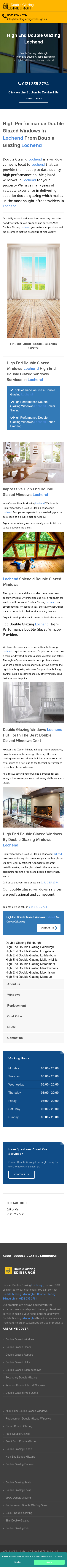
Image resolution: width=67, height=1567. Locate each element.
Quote (11, 1027)
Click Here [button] (58, 1556)
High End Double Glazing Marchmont (30, 964)
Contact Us (47, 928)
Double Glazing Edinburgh (23, 942)
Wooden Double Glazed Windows (25, 1385)
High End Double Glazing (20, 1456)
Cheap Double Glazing (19, 1426)
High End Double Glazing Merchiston (30, 972)
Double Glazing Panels (19, 1449)
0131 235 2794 (17, 15)
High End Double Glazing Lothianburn (31, 955)
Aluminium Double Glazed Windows (26, 1411)
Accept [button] (49, 1562)
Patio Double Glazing (18, 1433)
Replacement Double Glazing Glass (26, 1505)
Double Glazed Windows (20, 1339)
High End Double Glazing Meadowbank (32, 968)
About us (13, 984)
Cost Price (14, 1016)
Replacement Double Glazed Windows (28, 1418)
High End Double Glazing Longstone (30, 951)
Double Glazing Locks (18, 1490)
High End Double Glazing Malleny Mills (32, 959)
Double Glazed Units (18, 1362)
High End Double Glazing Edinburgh (30, 947)
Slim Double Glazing (17, 1520)
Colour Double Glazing (19, 1513)
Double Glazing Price (18, 1528)
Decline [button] (18, 1562)
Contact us (15, 1038)
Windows (13, 994)
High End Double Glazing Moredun (29, 976)
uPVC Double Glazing (18, 1497)
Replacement (16, 1005)
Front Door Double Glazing (21, 1441)
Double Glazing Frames (20, 1464)
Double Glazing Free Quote (22, 1392)
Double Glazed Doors (18, 1347)
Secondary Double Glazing (21, 1377)
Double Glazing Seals (18, 1482)
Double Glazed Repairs (19, 1354)
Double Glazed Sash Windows (23, 1370)
